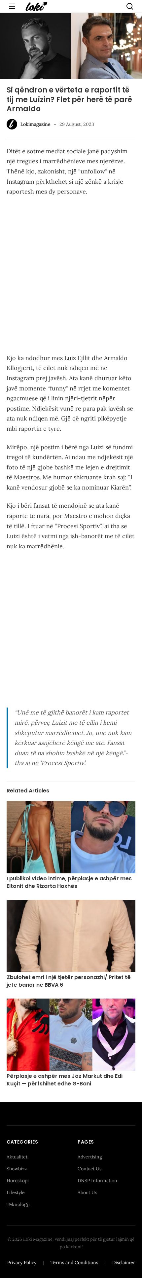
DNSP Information (97, 1181)
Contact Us (89, 1169)
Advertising (90, 1157)
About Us (87, 1192)
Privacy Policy (21, 1262)
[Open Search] (129, 6)
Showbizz (17, 1169)
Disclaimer (123, 1262)
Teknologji (18, 1204)
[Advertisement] (71, 276)
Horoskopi (18, 1181)
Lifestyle (16, 1192)
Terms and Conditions (74, 1262)
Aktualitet (17, 1157)
